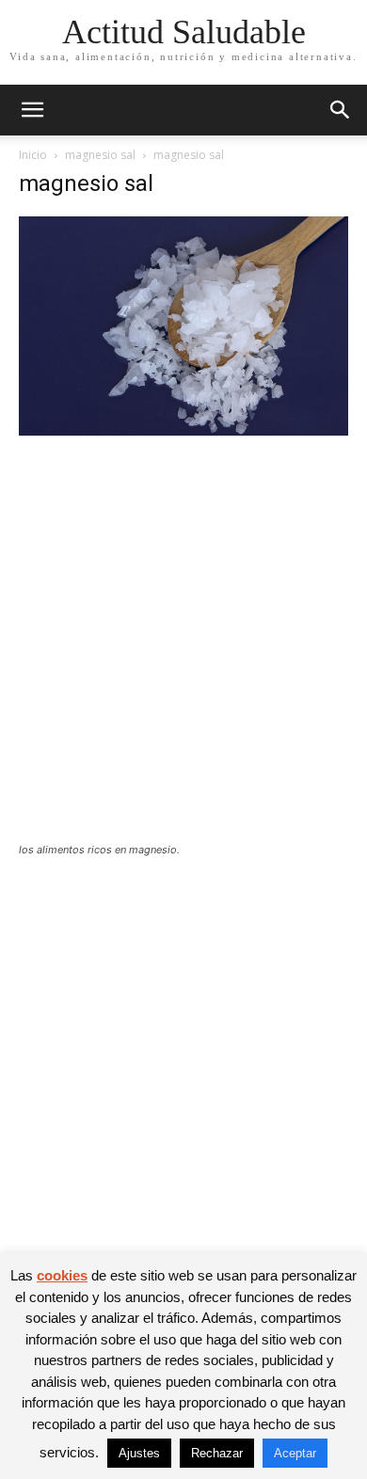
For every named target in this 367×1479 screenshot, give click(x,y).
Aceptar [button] (295, 1453)
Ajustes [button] (139, 1453)
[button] (32, 110)
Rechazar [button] (217, 1453)
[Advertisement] (183, 651)
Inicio (33, 155)
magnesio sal (100, 155)
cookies (62, 1275)
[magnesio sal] (183, 430)
